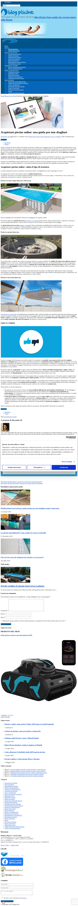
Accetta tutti (64, 467)
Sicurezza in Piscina (14, 59)
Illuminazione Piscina (14, 57)
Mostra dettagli (67, 461)
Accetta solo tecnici (14, 467)
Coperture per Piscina (14, 54)
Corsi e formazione (14, 85)
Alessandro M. (5, 136)
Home (6, 46)
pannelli (28, 225)
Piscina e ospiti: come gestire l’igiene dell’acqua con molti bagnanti (29, 724)
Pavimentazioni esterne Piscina (14, 805)
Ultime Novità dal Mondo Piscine (18, 83)
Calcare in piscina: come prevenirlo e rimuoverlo (23, 731)
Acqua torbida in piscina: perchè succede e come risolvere (28, 769)
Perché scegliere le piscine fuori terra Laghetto (22, 586)
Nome (3, 614)
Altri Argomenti (9, 80)
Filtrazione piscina (13, 75)
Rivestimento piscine (14, 64)
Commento (4, 610)
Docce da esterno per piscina (16, 67)
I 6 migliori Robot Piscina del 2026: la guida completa (27, 776)
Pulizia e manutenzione (11, 70)
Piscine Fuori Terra (14, 51)
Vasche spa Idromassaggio (16, 93)
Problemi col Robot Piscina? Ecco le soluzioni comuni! (27, 774)
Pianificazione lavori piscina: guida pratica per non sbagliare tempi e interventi (30, 508)
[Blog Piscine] (10, 43)
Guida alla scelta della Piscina (17, 81)
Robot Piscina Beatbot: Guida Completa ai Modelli (23, 745)
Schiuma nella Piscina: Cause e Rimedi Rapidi (22, 738)
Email (3, 617)
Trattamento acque (13, 72)
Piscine (7, 47)
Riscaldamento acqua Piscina (17, 62)
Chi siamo (8, 2)
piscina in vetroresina (10, 314)
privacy (25, 898)
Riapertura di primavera (15, 77)
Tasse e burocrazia (13, 88)
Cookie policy (15, 845)
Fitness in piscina (13, 55)
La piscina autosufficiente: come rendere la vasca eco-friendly (23, 533)
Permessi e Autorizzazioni (16, 90)
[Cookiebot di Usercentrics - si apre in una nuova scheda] (67, 437)
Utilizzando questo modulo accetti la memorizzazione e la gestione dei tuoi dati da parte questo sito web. (34, 621)
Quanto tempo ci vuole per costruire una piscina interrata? (21, 481)
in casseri (39, 261)
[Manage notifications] (3, 902)
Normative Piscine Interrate (16, 86)
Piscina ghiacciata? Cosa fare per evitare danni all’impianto (22, 483)
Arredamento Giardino (11, 65)
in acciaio (35, 220)
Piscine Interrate (13, 49)
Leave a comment (55, 136)
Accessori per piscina (11, 52)
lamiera (22, 225)
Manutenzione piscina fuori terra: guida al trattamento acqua (29, 772)
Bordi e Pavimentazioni (15, 68)
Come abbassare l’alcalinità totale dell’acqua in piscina (25, 752)
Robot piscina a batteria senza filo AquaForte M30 (16, 635)
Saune (10, 91)
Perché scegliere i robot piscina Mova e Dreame (22, 759)
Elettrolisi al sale (13, 73)
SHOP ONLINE (5, 717)
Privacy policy (5, 845)
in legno (28, 220)
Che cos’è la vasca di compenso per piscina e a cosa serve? (22, 557)
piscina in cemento (25, 261)
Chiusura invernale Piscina (16, 78)
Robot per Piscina (13, 60)
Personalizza (38, 467)
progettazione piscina (10, 417)
